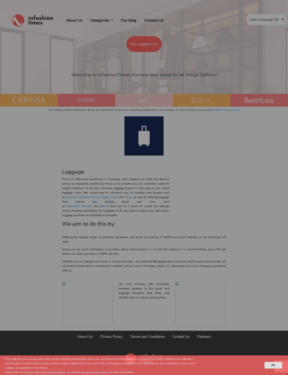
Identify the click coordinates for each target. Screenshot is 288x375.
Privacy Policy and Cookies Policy (44, 372)
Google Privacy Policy (94, 372)
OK (273, 365)
